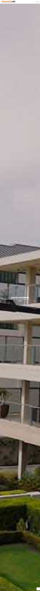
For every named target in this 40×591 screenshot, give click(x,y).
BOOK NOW (19, 300)
